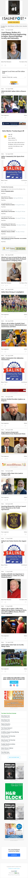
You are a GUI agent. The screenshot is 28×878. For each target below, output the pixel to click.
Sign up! (14, 682)
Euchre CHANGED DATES (7, 191)
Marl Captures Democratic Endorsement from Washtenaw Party (13, 433)
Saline (2, 29)
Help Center (17, 868)
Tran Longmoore (5, 115)
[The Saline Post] (13, 18)
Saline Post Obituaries (6, 61)
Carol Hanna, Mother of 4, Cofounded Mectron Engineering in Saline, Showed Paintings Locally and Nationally (13, 35)
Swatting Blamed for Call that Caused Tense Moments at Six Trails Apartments (13, 508)
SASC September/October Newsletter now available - (13, 239)
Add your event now (14, 757)
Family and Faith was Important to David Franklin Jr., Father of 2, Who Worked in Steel (12, 575)
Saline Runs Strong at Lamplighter (12, 292)
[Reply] (6, 65)
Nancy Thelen (4, 180)
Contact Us (10, 868)
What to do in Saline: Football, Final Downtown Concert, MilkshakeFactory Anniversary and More (14, 325)
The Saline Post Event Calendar (8, 713)
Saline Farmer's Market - (12, 198)
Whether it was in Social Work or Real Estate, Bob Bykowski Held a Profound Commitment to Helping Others (13, 259)
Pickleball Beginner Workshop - (13, 225)
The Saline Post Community (7, 187)
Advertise (14, 855)
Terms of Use (11, 874)
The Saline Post (23, 61)
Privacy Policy (17, 874)
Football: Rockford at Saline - (13, 204)
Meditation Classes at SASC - (12, 231)
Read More (3, 193)
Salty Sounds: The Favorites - (13, 211)
